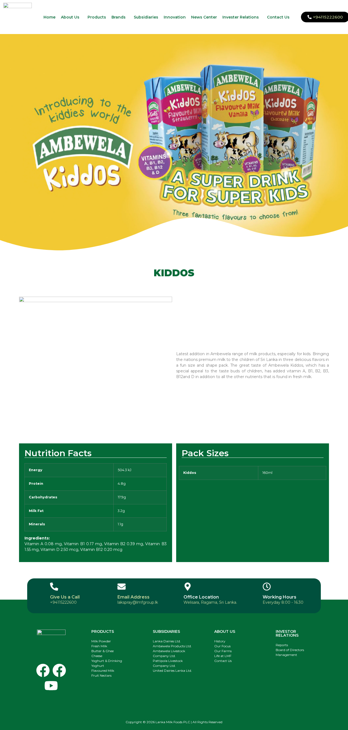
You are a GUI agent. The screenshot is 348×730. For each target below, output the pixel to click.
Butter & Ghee (102, 651)
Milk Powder (101, 641)
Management (286, 655)
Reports (282, 645)
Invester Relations (240, 17)
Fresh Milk (99, 646)
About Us (70, 17)
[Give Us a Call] (54, 586)
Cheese (96, 656)
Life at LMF (222, 656)
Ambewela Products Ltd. (172, 646)
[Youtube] (51, 685)
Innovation (175, 17)
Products (97, 17)
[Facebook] (43, 670)
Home (49, 17)
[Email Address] (121, 586)
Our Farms (223, 651)
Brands (118, 17)
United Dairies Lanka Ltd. (172, 670)
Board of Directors (290, 650)
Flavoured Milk (102, 670)
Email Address (133, 597)
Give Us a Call (65, 597)
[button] (71, 17)
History (219, 641)
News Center (204, 17)
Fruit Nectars (101, 675)
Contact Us (278, 17)
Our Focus (222, 646)
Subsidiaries (146, 17)
